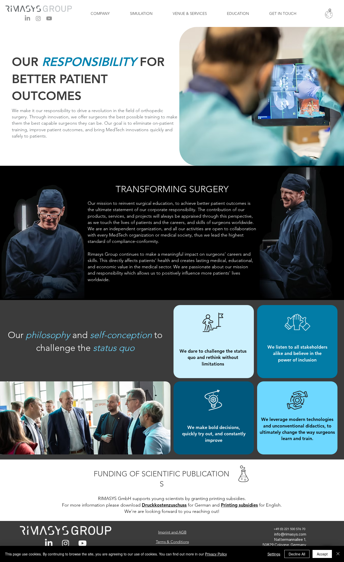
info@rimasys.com (290, 534)
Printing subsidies (239, 505)
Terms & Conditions (172, 541)
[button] (329, 13)
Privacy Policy (216, 553)
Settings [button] (273, 553)
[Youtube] (49, 18)
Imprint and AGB (172, 532)
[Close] (338, 554)
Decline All (297, 553)
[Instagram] (38, 18)
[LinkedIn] (27, 18)
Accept (322, 553)
